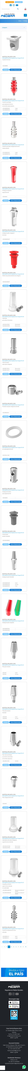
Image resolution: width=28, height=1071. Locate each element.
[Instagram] (14, 5)
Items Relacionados (16, 69)
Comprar (6, 69)
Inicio (20, 21)
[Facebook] (11, 5)
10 (25, 946)
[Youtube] (17, 5)
